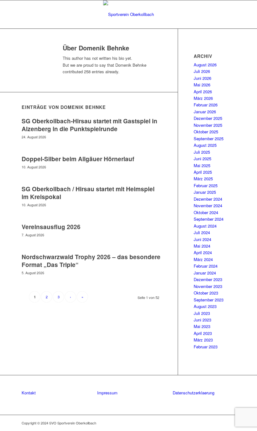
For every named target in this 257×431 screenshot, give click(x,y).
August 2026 (205, 65)
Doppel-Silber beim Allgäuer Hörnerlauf (78, 159)
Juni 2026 (202, 78)
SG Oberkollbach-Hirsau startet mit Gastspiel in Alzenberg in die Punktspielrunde (89, 125)
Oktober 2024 (206, 212)
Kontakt (29, 393)
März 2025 (203, 179)
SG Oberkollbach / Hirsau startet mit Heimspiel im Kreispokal (88, 193)
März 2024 (203, 259)
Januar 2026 (205, 112)
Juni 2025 (202, 159)
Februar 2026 (206, 105)
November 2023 (208, 286)
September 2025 (208, 138)
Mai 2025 (202, 165)
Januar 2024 (205, 273)
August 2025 (205, 145)
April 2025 (203, 172)
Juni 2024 (202, 239)
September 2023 (208, 300)
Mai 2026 (202, 85)
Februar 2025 (206, 185)
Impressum (107, 393)
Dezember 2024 (208, 199)
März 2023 (203, 340)
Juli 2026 (202, 71)
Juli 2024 (202, 232)
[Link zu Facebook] (221, 423)
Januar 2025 (205, 192)
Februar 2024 (206, 266)
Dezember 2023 (208, 279)
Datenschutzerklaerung (193, 393)
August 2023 (205, 306)
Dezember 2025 (208, 118)
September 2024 (208, 219)
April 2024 (203, 252)
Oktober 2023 (206, 293)
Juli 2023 (202, 313)
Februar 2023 (206, 347)
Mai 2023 (202, 326)
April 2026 (203, 92)
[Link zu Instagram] (230, 423)
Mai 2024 (202, 246)
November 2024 (208, 205)
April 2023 (203, 333)
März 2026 (203, 98)
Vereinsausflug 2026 (51, 227)
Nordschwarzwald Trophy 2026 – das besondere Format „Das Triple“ (91, 261)
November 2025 (208, 125)
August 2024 (205, 226)
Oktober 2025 (206, 132)
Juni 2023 (202, 320)
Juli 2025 (202, 152)
